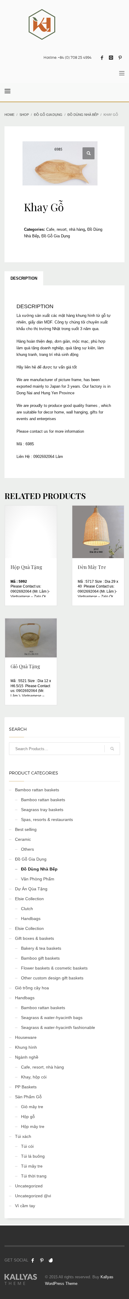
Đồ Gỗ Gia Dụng (55, 236)
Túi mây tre (32, 1166)
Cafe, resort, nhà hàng (65, 229)
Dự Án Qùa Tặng (31, 888)
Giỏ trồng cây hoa (32, 987)
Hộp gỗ (28, 1116)
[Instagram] (111, 57)
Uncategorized (29, 1185)
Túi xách (23, 1136)
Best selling (26, 829)
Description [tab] (23, 278)
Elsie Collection (29, 898)
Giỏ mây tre (32, 1106)
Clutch (27, 908)
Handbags (30, 918)
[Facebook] (102, 57)
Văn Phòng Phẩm (37, 879)
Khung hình (26, 1047)
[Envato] (50, 1260)
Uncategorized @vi (33, 1195)
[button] (88, 153)
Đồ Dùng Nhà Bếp (39, 869)
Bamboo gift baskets (40, 958)
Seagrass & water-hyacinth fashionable (58, 1027)
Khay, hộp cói (33, 1077)
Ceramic (23, 839)
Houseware (26, 1037)
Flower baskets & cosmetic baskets (54, 968)
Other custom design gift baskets (52, 978)
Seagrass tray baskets (42, 809)
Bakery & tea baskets (41, 948)
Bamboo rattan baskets (37, 789)
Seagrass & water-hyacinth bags (51, 1017)
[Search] (112, 748)
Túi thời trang (33, 1176)
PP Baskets (26, 1086)
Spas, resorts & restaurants (47, 819)
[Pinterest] (120, 57)
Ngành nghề (26, 1057)
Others (27, 849)
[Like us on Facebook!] (32, 1260)
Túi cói (27, 1146)
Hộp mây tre (32, 1126)
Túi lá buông (33, 1156)
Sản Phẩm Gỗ (28, 1096)
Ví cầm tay (25, 1205)
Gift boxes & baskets (34, 938)
